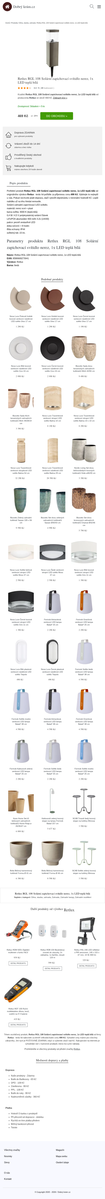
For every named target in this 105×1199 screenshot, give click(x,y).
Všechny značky (12, 1150)
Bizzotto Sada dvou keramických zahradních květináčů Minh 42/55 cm (84, 368)
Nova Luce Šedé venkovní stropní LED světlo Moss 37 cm (52, 572)
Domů (7, 23)
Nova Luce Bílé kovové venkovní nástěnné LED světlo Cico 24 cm (21, 368)
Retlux (32, 98)
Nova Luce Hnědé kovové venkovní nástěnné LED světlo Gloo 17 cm (52, 318)
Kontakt (7, 1179)
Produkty (14, 23)
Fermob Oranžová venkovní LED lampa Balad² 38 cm (84, 721)
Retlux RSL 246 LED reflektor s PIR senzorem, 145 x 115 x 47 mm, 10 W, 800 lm (87, 952)
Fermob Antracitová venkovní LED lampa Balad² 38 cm (53, 721)
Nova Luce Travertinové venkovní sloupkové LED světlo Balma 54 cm (21, 470)
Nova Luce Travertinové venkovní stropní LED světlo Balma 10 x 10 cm (84, 418)
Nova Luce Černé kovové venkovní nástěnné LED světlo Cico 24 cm (52, 368)
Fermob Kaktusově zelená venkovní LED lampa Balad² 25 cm (21, 771)
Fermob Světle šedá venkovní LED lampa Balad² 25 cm (53, 771)
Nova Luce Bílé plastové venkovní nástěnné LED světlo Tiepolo (21, 671)
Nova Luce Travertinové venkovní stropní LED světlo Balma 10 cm (52, 418)
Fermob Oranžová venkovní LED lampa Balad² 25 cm (84, 622)
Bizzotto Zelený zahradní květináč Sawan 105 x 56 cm (21, 520)
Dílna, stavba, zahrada (27, 23)
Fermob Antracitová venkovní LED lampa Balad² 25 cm (53, 622)
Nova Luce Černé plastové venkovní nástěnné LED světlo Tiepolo (52, 671)
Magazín (60, 1150)
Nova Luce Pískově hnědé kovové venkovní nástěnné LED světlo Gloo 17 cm (21, 318)
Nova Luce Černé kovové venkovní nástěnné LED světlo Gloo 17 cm (84, 318)
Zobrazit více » (60, 98)
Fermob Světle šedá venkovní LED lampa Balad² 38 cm (84, 671)
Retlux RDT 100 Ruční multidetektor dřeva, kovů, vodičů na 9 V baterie (18, 1011)
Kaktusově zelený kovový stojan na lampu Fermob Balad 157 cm (52, 821)
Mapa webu (61, 1156)
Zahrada (55, 897)
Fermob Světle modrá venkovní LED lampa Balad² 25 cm (84, 771)
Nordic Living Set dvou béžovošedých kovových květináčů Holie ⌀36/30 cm (84, 470)
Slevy (7, 1162)
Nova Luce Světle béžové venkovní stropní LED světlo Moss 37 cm (21, 572)
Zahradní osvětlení (83, 897)
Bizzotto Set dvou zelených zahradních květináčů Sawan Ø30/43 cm (52, 520)
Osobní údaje (62, 1162)
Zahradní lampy (67, 897)
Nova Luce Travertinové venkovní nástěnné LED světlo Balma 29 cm (52, 470)
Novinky (8, 1156)
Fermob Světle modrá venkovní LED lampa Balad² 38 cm (21, 721)
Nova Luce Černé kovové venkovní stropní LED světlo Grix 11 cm (21, 622)
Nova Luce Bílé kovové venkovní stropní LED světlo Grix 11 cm (84, 572)
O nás (7, 1173)
